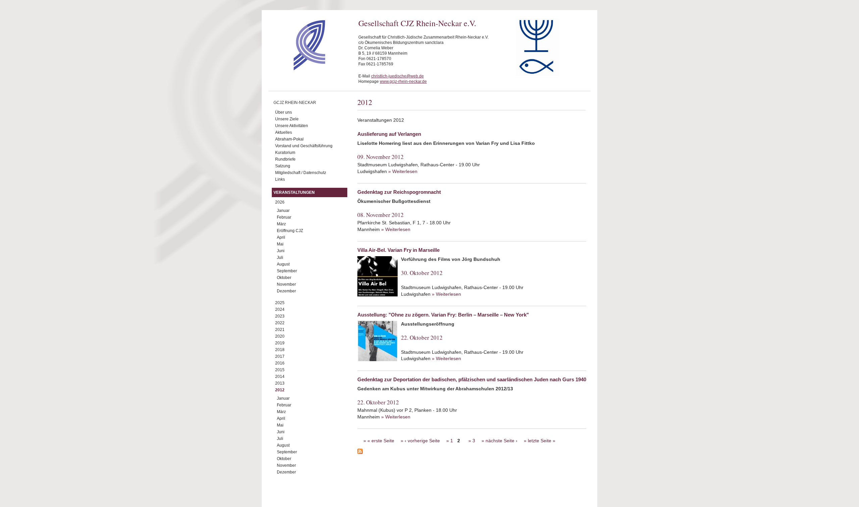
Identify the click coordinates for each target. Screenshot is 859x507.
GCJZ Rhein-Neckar (294, 102)
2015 (280, 370)
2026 (280, 202)
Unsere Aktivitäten (291, 125)
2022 (280, 323)
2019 (280, 343)
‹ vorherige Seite (422, 440)
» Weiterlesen (402, 171)
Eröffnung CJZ (290, 230)
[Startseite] (297, 68)
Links (280, 179)
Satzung (282, 166)
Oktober (284, 277)
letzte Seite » (541, 440)
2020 (280, 336)
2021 (280, 329)
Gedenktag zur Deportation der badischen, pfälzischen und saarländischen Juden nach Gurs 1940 (471, 379)
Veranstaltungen (294, 192)
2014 (280, 376)
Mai (280, 244)
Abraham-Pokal (289, 139)
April (281, 237)
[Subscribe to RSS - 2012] (471, 452)
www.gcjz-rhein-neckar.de (403, 81)
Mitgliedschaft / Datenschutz (300, 172)
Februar (284, 217)
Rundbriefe (285, 159)
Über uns (283, 112)
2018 (280, 349)
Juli (280, 257)
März (281, 224)
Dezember (286, 291)
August (283, 264)
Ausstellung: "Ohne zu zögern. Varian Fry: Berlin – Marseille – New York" (443, 315)
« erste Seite (380, 440)
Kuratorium (285, 152)
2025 (280, 302)
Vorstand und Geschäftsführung (304, 146)
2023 (280, 316)
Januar (283, 210)
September (287, 271)
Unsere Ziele (287, 119)
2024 (280, 309)
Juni (281, 250)
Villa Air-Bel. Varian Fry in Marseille (398, 250)
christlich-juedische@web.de (397, 76)
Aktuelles (283, 132)
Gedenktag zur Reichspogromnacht (399, 192)
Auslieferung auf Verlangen (389, 134)
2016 (280, 363)
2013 (280, 383)
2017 (280, 356)
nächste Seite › (501, 440)
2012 (280, 390)
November (286, 284)
